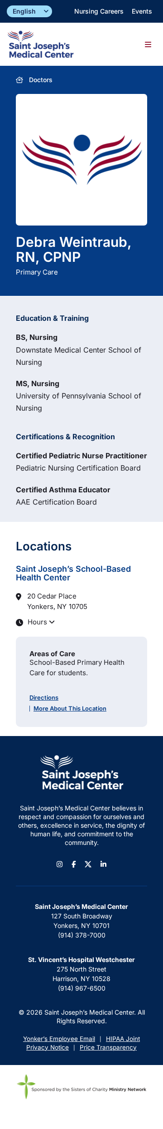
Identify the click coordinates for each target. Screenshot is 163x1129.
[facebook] (74, 864)
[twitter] (88, 864)
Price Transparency (108, 1047)
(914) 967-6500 (81, 988)
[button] (81, 622)
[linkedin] (103, 864)
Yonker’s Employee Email (59, 1038)
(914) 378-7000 (81, 935)
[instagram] (59, 864)
